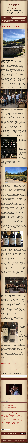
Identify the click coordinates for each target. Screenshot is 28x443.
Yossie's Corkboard (14, 6)
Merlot (23, 419)
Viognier (13, 423)
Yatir (18, 423)
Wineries (22, 20)
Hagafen (18, 417)
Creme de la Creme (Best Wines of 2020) (17, 369)
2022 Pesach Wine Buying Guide (9, 405)
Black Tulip (3, 412)
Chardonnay (19, 414)
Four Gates (10, 416)
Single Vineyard (18, 422)
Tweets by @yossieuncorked (8, 435)
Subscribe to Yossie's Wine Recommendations (12, 373)
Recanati (19, 421)
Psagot (15, 421)
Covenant (3, 415)
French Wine (14, 416)
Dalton (7, 415)
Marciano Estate (10, 26)
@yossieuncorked (12, 433)
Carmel (13, 414)
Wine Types (7, 21)
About (4, 17)
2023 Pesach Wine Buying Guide (9, 403)
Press (16, 20)
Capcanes (5, 414)
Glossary (4, 19)
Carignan (10, 414)
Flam (7, 416)
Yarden (16, 423)
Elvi (4, 416)
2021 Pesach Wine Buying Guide (9, 407)
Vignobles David (7, 423)
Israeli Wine (6, 419)
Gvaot (16, 417)
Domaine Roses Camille (20, 415)
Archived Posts (8, 363)
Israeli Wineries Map (7, 20)
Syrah (22, 422)
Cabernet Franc (8, 412)
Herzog (21, 417)
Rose (3, 422)
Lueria (20, 419)
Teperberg (3, 423)
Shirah (14, 422)
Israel (24, 417)
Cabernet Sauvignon (17, 412)
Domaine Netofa (12, 415)
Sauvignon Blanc (8, 422)
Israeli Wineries (15, 419)
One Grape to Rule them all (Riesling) (9, 367)
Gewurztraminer (20, 416)
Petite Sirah (11, 421)
